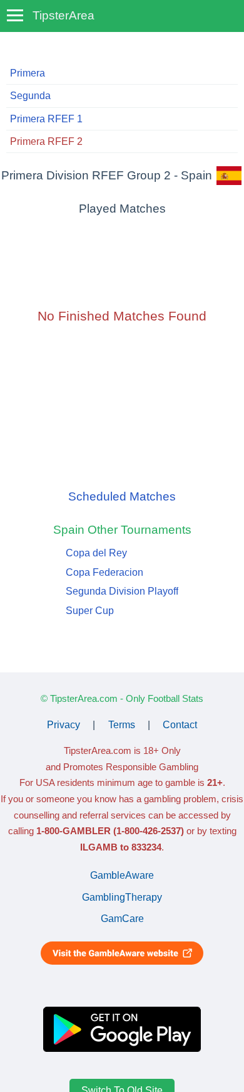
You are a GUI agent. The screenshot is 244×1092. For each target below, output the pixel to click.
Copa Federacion (104, 572)
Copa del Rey (96, 553)
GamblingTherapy (122, 897)
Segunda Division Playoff (122, 591)
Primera (27, 73)
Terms (121, 724)
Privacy (63, 724)
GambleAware (122, 875)
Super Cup (90, 610)
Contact (180, 724)
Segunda (30, 95)
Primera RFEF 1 (46, 119)
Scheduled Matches (122, 496)
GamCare (122, 918)
